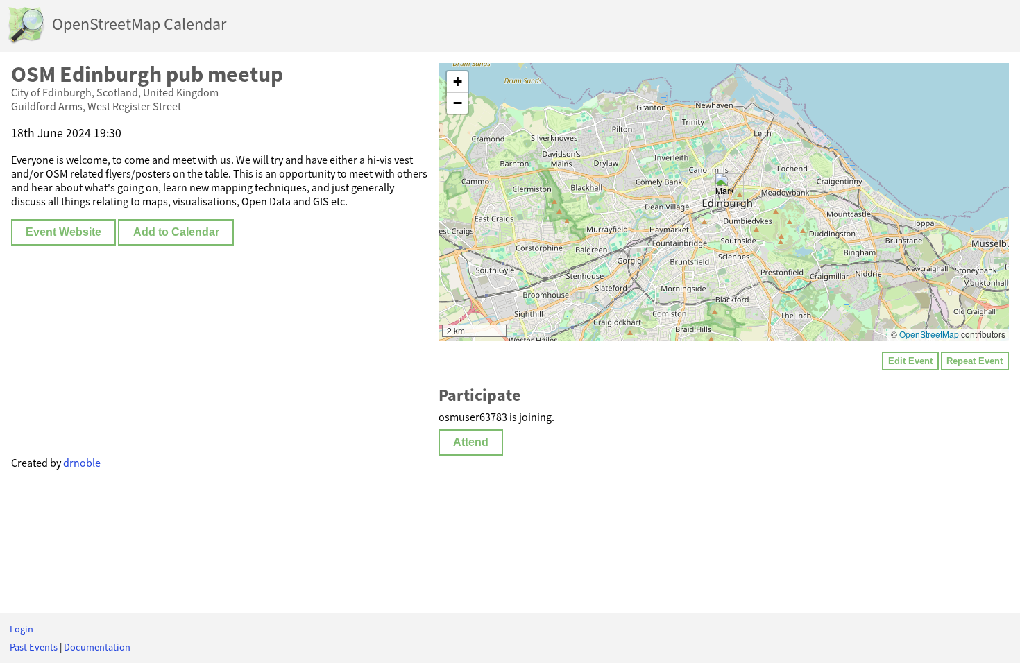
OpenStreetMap (929, 334)
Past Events (34, 647)
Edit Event (910, 361)
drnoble (82, 463)
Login (21, 629)
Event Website (63, 232)
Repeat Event (974, 361)
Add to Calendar (176, 232)
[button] (724, 187)
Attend (470, 442)
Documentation (97, 647)
